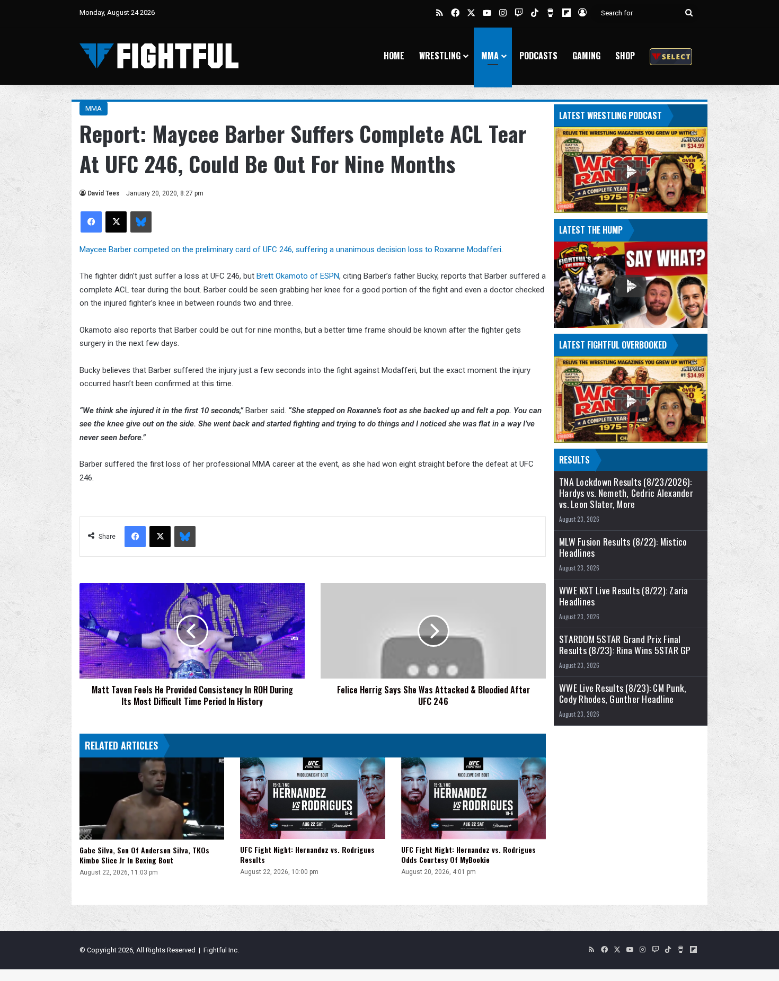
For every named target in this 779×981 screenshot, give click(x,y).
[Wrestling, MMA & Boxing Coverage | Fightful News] (158, 55)
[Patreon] (671, 56)
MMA (490, 55)
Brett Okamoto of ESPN (297, 276)
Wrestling (440, 55)
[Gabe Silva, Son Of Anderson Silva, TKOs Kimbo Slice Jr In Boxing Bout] (151, 798)
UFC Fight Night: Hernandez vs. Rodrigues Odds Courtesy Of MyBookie (468, 854)
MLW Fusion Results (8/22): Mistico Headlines (623, 547)
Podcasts (538, 55)
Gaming (586, 55)
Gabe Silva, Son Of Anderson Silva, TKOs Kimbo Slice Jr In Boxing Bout (144, 855)
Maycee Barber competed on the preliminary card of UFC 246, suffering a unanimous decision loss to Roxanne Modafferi (290, 249)
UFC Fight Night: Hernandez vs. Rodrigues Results (307, 854)
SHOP (625, 55)
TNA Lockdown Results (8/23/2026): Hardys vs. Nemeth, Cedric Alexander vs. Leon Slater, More (626, 493)
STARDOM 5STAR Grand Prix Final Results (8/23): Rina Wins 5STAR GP (625, 645)
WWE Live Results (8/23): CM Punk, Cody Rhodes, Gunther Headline (622, 693)
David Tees (103, 193)
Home (394, 55)
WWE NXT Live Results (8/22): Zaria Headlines (623, 596)
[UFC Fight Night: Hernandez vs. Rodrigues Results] (312, 798)
